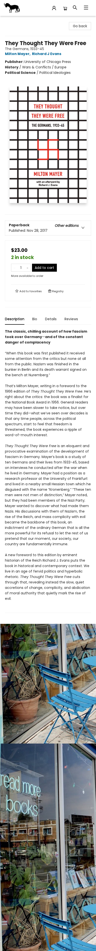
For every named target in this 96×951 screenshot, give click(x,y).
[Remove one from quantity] (14, 267)
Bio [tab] (34, 319)
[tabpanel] (48, 471)
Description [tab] (14, 319)
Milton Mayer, (18, 53)
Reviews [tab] (71, 319)
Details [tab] (51, 319)
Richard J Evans (46, 53)
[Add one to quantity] (27, 267)
